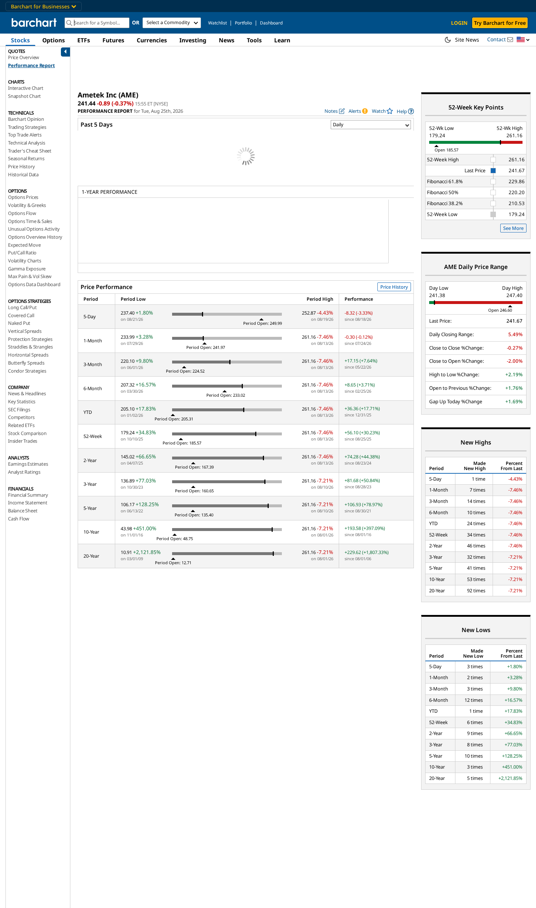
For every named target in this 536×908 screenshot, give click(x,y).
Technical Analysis (26, 142)
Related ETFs (21, 425)
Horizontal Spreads (28, 354)
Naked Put (19, 323)
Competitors (21, 417)
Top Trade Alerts (25, 134)
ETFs (83, 40)
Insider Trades (22, 441)
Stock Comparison (27, 433)
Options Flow (22, 213)
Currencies (152, 40)
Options (53, 40)
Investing (192, 40)
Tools (254, 40)
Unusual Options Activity (34, 229)
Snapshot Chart (24, 96)
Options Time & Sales (30, 221)
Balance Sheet (22, 510)
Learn (282, 40)
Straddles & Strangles (30, 346)
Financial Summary (28, 495)
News (226, 40)
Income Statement (27, 502)
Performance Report (31, 65)
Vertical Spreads (25, 331)
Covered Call (21, 315)
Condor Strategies (27, 371)
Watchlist (217, 23)
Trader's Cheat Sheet (29, 150)
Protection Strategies (30, 339)
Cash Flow (18, 518)
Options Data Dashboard (34, 284)
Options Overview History (35, 237)
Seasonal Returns (26, 158)
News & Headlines (27, 393)
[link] (405, 111)
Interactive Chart (25, 88)
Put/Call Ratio (22, 252)
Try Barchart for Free (500, 22)
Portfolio (243, 23)
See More (513, 228)
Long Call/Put (22, 307)
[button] (523, 40)
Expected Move (24, 245)
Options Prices (23, 197)
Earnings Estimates (28, 464)
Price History (21, 166)
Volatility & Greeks (27, 205)
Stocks (20, 40)
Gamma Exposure (27, 268)
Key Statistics (21, 401)
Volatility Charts (24, 260)
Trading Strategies (27, 127)
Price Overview (23, 57)
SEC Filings (19, 409)
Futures (113, 40)
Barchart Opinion (26, 119)
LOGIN (459, 22)
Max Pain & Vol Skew (29, 276)
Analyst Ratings (24, 472)
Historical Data (23, 174)
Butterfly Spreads (26, 362)
